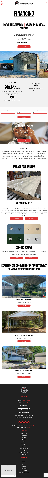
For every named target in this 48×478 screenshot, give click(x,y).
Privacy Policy (32, 425)
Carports (24, 461)
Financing (24, 435)
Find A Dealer (24, 443)
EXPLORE (24, 305)
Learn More (31, 218)
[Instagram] (25, 422)
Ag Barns (24, 466)
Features (24, 437)
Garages (24, 465)
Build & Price (24, 433)
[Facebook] (19, 422)
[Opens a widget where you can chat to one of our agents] (8, 471)
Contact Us (24, 46)
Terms (24, 446)
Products (20, 19)
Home (14, 19)
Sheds (24, 463)
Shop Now (17, 218)
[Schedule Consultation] (2, 2)
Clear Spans (24, 470)
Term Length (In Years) (8, 110)
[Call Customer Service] (2, 5)
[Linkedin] (28, 422)
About (24, 439)
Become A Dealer (24, 452)
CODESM (28, 427)
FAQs (24, 445)
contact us (24, 140)
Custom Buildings (24, 472)
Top (45, 475)
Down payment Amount (40, 110)
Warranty (24, 450)
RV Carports (24, 468)
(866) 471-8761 (26, 402)
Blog (24, 441)
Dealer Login (24, 454)
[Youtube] (22, 422)
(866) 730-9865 (26, 400)
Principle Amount (24, 110)
